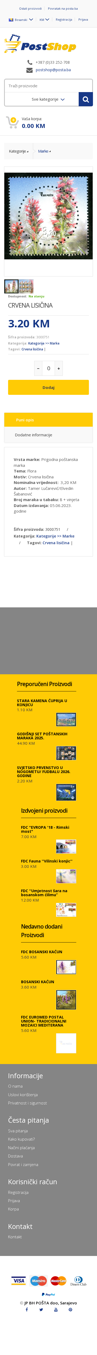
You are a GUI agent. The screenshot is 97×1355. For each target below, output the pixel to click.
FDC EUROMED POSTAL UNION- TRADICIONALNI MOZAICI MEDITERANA (43, 1021)
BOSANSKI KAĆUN (37, 982)
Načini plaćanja (21, 1147)
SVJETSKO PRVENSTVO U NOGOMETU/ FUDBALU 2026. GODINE (43, 772)
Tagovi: (14, 349)
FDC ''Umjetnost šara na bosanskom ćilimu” (44, 893)
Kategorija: (17, 343)
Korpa (13, 1209)
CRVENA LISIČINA (30, 305)
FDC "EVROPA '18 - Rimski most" (45, 829)
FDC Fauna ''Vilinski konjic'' (46, 861)
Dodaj (48, 387)
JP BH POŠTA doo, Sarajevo (51, 1302)
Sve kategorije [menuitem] (46, 99)
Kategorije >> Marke (44, 343)
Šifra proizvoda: (22, 337)
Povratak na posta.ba (63, 8)
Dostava (15, 1156)
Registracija (64, 19)
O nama (15, 1086)
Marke (43, 151)
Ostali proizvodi (30, 8)
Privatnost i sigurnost (27, 1103)
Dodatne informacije (33, 434)
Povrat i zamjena (23, 1164)
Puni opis (25, 419)
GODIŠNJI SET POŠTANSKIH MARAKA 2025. (42, 736)
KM (42, 19)
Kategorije (17, 151)
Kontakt (15, 1236)
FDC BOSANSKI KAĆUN (41, 952)
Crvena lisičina (32, 349)
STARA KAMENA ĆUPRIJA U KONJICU (42, 703)
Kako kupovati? (21, 1139)
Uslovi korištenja (23, 1094)
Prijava (83, 19)
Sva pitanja (18, 1130)
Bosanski (20, 19)
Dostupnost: (17, 296)
